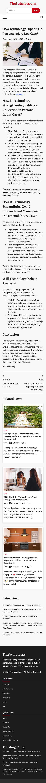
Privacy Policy (7, 736)
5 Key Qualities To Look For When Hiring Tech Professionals (20, 498)
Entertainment (8, 689)
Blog (13, 366)
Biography (6, 684)
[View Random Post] (41, 17)
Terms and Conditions (10, 740)
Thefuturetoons (23, 3)
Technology (6, 697)
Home (5, 718)
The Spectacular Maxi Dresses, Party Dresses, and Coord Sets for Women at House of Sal (22, 436)
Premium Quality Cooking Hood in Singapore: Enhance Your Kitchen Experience (20, 560)
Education (6, 693)
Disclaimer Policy (8, 731)
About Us (6, 723)
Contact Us (6, 727)
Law (4, 706)
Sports (5, 702)
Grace (28, 39)
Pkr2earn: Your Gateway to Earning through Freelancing (21, 605)
